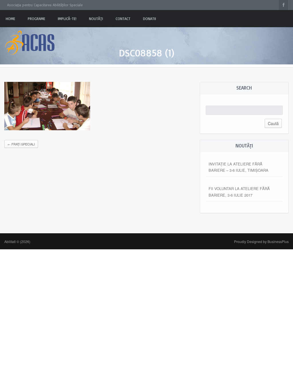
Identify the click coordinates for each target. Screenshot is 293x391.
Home (10, 18)
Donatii (149, 18)
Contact (123, 18)
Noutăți (96, 18)
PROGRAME (36, 18)
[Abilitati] (30, 37)
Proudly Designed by (261, 241)
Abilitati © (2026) (17, 241)
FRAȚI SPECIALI (21, 144)
